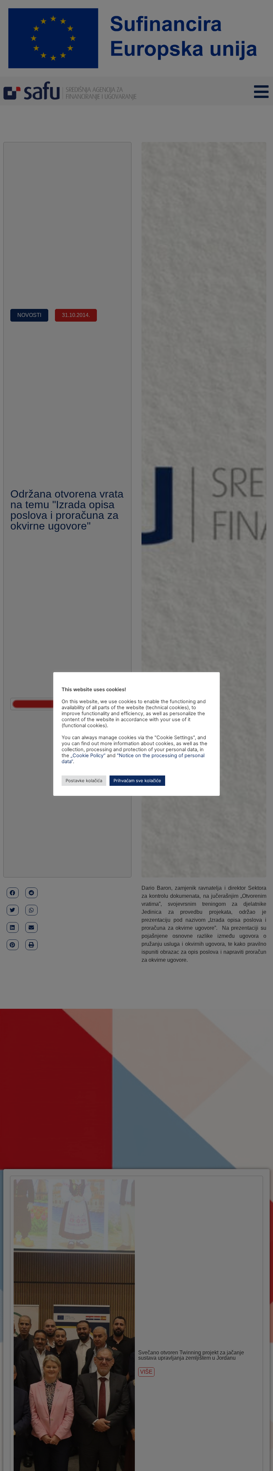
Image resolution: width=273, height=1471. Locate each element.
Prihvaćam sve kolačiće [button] (137, 780)
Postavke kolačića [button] (84, 780)
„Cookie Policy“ (88, 755)
